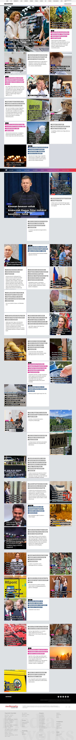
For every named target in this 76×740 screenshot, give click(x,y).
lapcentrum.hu (59, 727)
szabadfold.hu (24, 723)
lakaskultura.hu (42, 717)
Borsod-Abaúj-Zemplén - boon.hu (11, 719)
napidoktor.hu (41, 722)
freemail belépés (68, 3)
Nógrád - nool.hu (8, 732)
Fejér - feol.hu (7, 723)
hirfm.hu (57, 735)
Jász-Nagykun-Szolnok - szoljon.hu (11, 729)
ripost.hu (58, 713)
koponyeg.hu (58, 725)
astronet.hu (41, 715)
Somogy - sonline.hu (8, 733)
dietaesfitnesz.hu (42, 726)
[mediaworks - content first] (12, 706)
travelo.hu (41, 725)
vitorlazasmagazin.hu (43, 727)
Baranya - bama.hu (8, 716)
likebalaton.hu (41, 720)
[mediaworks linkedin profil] (69, 707)
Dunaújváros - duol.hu (9, 722)
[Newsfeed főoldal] (8, 696)
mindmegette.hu (42, 723)
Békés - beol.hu (8, 717)
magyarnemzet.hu (25, 722)
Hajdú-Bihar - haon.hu (9, 726)
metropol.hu (58, 714)
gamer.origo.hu (42, 719)
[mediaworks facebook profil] (66, 707)
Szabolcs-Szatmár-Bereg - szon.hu (11, 734)
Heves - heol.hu (8, 727)
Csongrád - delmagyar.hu (9, 720)
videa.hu (58, 726)
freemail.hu (58, 723)
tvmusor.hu (41, 730)
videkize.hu (41, 729)
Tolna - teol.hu (7, 736)
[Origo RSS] (68, 696)
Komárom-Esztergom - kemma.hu (11, 730)
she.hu (57, 717)
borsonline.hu (41, 736)
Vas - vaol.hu (24, 713)
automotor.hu (41, 716)
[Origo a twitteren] (61, 696)
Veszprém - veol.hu (25, 714)
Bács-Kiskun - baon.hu (9, 715)
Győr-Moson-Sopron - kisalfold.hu (11, 725)
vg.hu (23, 732)
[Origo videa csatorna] (65, 696)
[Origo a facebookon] (58, 696)
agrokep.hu (24, 734)
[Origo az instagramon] (63, 696)
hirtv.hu (23, 725)
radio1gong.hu (59, 734)
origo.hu (23, 726)
